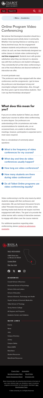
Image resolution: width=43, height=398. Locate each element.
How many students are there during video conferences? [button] (19, 176)
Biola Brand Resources (15, 358)
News (9, 328)
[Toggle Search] (34, 11)
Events (10, 325)
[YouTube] (19, 271)
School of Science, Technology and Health (21, 296)
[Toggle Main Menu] (40, 11)
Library (10, 340)
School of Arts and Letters (16, 289)
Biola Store (11, 351)
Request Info (12, 11)
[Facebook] (9, 271)
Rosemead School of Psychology (18, 285)
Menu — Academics (21, 18)
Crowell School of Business (16, 282)
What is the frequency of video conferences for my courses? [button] (20, 151)
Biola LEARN (12, 347)
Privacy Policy (15, 371)
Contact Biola (12, 261)
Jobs (9, 332)
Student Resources (14, 354)
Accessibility (25, 371)
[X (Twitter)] (14, 271)
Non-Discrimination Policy (15, 374)
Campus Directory (13, 336)
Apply (3, 11)
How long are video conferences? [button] (21, 168)
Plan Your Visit (12, 265)
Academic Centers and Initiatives (18, 315)
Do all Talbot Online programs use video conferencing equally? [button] (21, 185)
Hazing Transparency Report (14, 377)
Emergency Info (29, 377)
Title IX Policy (29, 374)
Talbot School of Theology (16, 304)
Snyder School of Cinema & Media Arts (20, 300)
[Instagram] (24, 271)
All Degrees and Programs (16, 311)
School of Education (14, 293)
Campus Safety (12, 343)
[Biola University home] (21, 245)
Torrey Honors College (15, 308)
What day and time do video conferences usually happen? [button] (19, 160)
